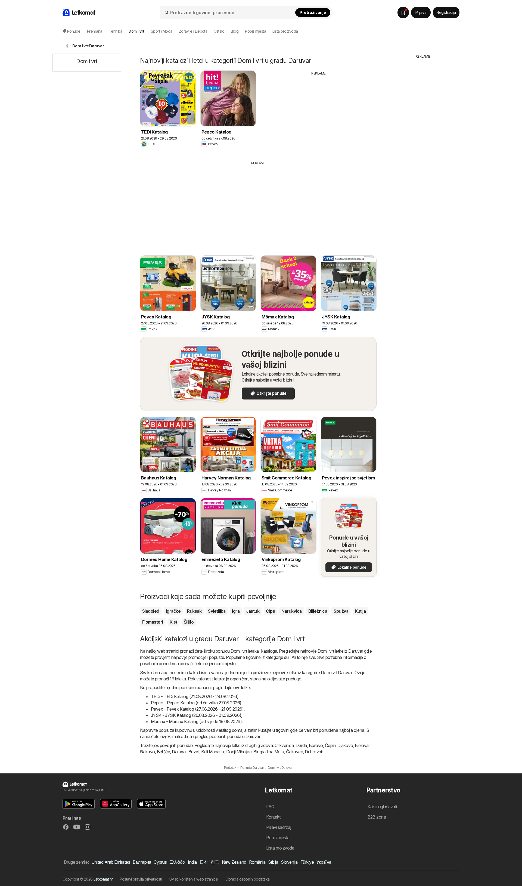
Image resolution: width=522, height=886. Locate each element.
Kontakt (273, 817)
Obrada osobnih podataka (247, 879)
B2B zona (377, 817)
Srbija (273, 862)
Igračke (173, 611)
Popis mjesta (255, 31)
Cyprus (160, 862)
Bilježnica (317, 611)
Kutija (360, 611)
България (142, 862)
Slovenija (289, 862)
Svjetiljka (216, 611)
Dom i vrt (239, 651)
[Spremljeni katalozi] (403, 12)
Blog (234, 31)
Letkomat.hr (103, 879)
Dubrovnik (314, 751)
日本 (204, 862)
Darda (301, 745)
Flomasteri (152, 622)
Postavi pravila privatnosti (140, 879)
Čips (270, 611)
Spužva (341, 611)
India (192, 862)
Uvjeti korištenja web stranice (193, 879)
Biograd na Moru (268, 751)
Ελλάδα (177, 862)
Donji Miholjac (239, 751)
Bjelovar (362, 745)
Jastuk (252, 611)
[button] (79, 803)
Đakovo (147, 751)
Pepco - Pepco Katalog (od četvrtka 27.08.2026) (196, 702)
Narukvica (291, 611)
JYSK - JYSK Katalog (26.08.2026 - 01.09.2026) (196, 715)
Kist (173, 622)
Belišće (163, 751)
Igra (236, 611)
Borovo (316, 745)
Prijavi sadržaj (278, 827)
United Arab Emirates (110, 862)
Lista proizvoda (285, 31)
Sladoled (150, 611)
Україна (323, 862)
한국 (215, 862)
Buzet (193, 751)
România (257, 862)
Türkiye (307, 862)
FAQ (270, 806)
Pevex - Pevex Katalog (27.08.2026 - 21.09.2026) (197, 709)
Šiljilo (189, 622)
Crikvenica (284, 745)
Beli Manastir (212, 751)
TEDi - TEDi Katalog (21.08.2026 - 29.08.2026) (194, 696)
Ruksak (194, 611)
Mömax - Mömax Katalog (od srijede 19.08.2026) (196, 721)
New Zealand (234, 862)
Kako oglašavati (382, 806)
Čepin (330, 745)
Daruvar (179, 751)
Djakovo (345, 745)
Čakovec (294, 751)
